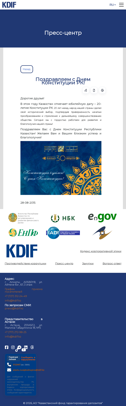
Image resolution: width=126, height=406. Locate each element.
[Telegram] (20, 347)
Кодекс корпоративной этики (100, 251)
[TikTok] (17, 349)
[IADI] (63, 226)
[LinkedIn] (26, 347)
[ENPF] (24, 227)
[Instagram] (13, 347)
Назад (27, 69)
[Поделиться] (85, 90)
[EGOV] (102, 214)
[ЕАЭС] (102, 227)
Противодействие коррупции (25, 263)
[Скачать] (94, 90)
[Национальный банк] (24, 213)
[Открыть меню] (121, 5)
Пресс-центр (64, 263)
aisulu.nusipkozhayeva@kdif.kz (28, 370)
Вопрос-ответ (112, 263)
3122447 (16, 364)
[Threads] (32, 347)
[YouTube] (24, 349)
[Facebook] (7, 347)
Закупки (88, 263)
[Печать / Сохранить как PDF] (102, 90)
